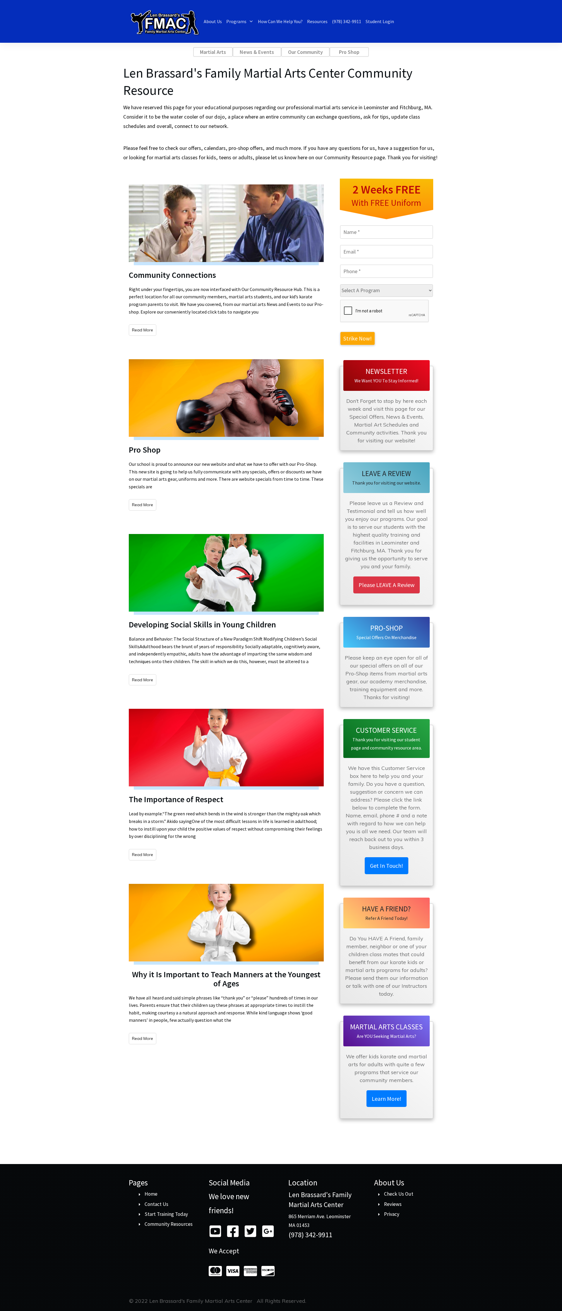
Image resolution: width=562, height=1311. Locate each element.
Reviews (393, 1204)
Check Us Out (398, 1194)
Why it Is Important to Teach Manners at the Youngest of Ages (226, 979)
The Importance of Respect (176, 799)
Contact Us (156, 1204)
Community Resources (169, 1224)
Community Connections (172, 275)
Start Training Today (166, 1214)
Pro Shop (145, 449)
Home (151, 1194)
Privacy (391, 1214)
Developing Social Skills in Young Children (202, 624)
